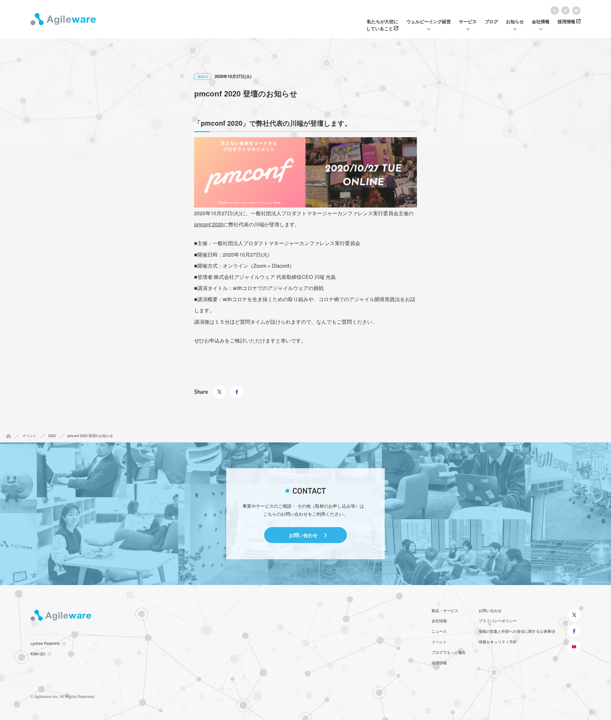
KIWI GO (38, 653)
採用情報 (439, 662)
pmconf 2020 (208, 224)
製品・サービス (445, 610)
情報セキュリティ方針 (498, 641)
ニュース (439, 631)
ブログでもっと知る (449, 652)
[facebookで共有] (236, 388)
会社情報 (439, 620)
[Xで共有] (219, 388)
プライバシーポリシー (498, 620)
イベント (439, 641)
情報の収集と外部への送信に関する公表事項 (517, 631)
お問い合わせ (303, 535)
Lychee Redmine (45, 643)
